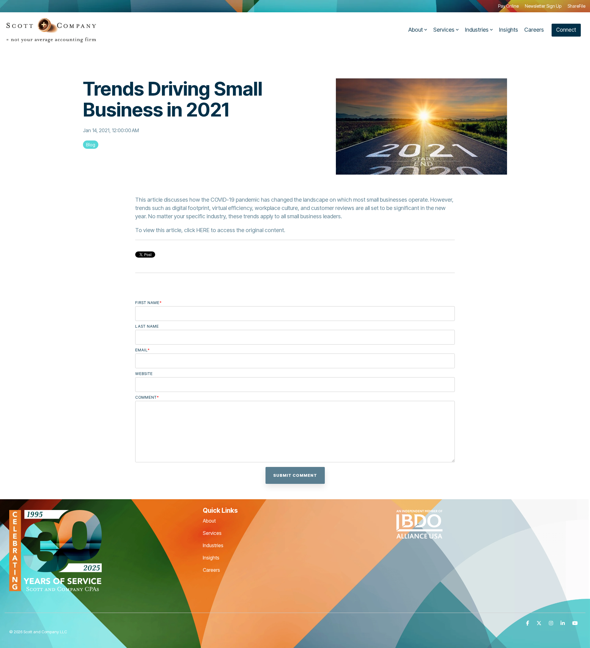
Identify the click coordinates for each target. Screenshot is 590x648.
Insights (508, 29)
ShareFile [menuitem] (576, 6)
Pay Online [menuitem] (508, 6)
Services (443, 29)
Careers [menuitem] (211, 570)
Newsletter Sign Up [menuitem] (543, 6)
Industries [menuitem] (213, 545)
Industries (477, 29)
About (415, 29)
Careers (534, 29)
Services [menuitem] (212, 533)
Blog (90, 144)
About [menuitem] (209, 521)
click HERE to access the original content (234, 230)
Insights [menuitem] (211, 558)
